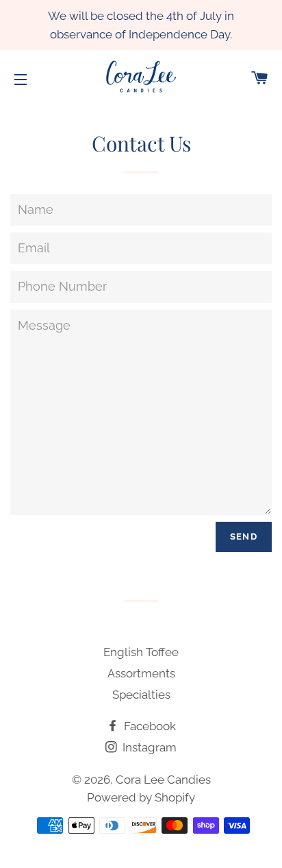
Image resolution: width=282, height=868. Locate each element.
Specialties (141, 694)
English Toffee (141, 652)
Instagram (148, 747)
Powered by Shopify (141, 797)
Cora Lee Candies (163, 779)
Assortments (141, 673)
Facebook (148, 726)
